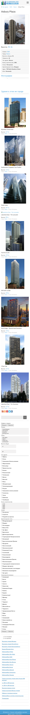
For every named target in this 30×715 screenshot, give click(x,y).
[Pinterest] (7, 411)
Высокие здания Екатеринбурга (11, 646)
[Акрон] (15, 439)
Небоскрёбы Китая (7, 667)
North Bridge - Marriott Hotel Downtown (11, 328)
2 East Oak (4, 366)
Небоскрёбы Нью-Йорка (9, 659)
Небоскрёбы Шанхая (8, 669)
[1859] (15, 506)
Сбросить (10, 425)
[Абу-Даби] (15, 437)
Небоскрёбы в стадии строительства (12, 695)
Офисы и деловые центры (9, 693)
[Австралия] (15, 430)
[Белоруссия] (15, 433)
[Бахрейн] (15, 432)
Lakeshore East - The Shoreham (9, 404)
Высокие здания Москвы (9, 641)
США (11, 7)
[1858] (15, 505)
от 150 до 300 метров (8, 685)
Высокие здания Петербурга (10, 644)
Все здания (5, 7)
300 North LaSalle (5, 290)
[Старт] (25, 417)
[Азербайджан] (15, 429)
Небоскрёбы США (7, 657)
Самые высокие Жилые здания (11, 690)
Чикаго (15, 7)
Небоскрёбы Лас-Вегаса (9, 662)
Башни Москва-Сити (8, 649)
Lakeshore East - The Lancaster (9, 214)
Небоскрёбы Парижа (8, 675)
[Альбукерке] (15, 441)
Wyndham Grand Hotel (7, 129)
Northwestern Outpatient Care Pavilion (11, 167)
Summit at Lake (5, 252)
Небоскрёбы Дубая (7, 651)
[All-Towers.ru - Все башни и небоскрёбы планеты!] (10, 2)
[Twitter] (9, 411)
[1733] (15, 504)
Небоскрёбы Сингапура (8, 672)
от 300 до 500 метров (8, 682)
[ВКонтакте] (12, 411)
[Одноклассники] (5, 411)
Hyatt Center (4, 205)
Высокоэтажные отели (8, 688)
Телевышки (5, 698)
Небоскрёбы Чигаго (7, 664)
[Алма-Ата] (15, 440)
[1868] (15, 508)
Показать (4, 425)
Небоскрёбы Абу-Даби (8, 654)
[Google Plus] (2, 411)
